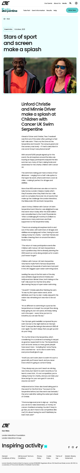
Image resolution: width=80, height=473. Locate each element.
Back (8, 19)
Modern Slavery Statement (70, 457)
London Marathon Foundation (13, 435)
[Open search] (70, 3)
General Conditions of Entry (8, 457)
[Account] (76, 3)
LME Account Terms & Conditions (25, 457)
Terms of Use (59, 457)
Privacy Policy (39, 457)
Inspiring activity (22, 445)
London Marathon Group (11, 438)
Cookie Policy (48, 457)
